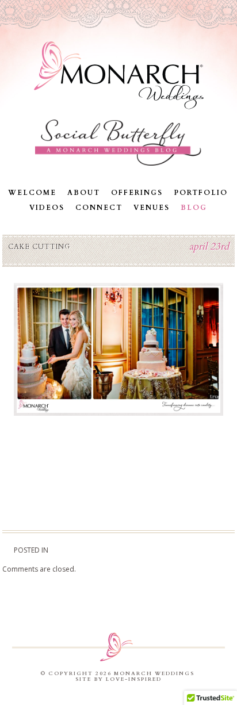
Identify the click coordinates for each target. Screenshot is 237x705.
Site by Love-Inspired (118, 679)
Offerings (137, 192)
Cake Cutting (39, 246)
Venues (151, 207)
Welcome (32, 192)
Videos (46, 207)
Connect (99, 207)
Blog (194, 207)
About (83, 192)
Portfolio (201, 192)
